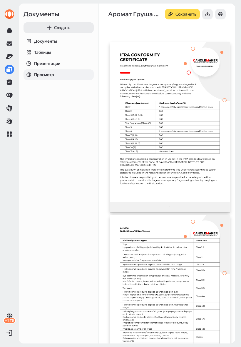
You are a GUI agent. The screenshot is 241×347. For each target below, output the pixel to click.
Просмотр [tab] (44, 74)
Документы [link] (41, 14)
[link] (9, 14)
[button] (9, 134)
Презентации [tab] (47, 63)
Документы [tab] (45, 41)
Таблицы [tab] (42, 52)
